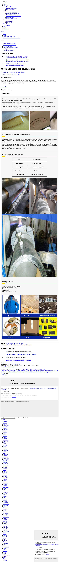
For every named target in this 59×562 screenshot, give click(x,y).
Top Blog (36, 369)
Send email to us (4, 86)
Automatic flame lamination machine (11, 38)
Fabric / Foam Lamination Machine (41, 370)
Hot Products (26, 369)
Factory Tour (9, 6)
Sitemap (31, 369)
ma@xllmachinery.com (9, 366)
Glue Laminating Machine (12, 12)
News (4, 27)
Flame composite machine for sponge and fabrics (17, 61)
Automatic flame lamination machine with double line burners (17, 344)
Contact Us (6, 29)
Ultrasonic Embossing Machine (13, 16)
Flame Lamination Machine (12, 13)
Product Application (10, 9)
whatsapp (5, 375)
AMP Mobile (42, 369)
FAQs (4, 26)
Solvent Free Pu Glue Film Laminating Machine (41, 372)
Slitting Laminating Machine (7, 370)
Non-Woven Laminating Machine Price (23, 370)
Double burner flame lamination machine (14, 343)
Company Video (10, 21)
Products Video (9, 22)
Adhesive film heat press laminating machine (16, 57)
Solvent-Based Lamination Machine (21, 372)
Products (5, 10)
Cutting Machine (10, 17)
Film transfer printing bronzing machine (15, 65)
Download (5, 23)
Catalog (8, 25)
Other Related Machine (11, 18)
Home (4, 4)
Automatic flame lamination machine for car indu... (21, 354)
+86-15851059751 (15, 364)
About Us (5, 5)
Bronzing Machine (10, 14)
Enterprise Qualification (11, 8)
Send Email (3, 374)
